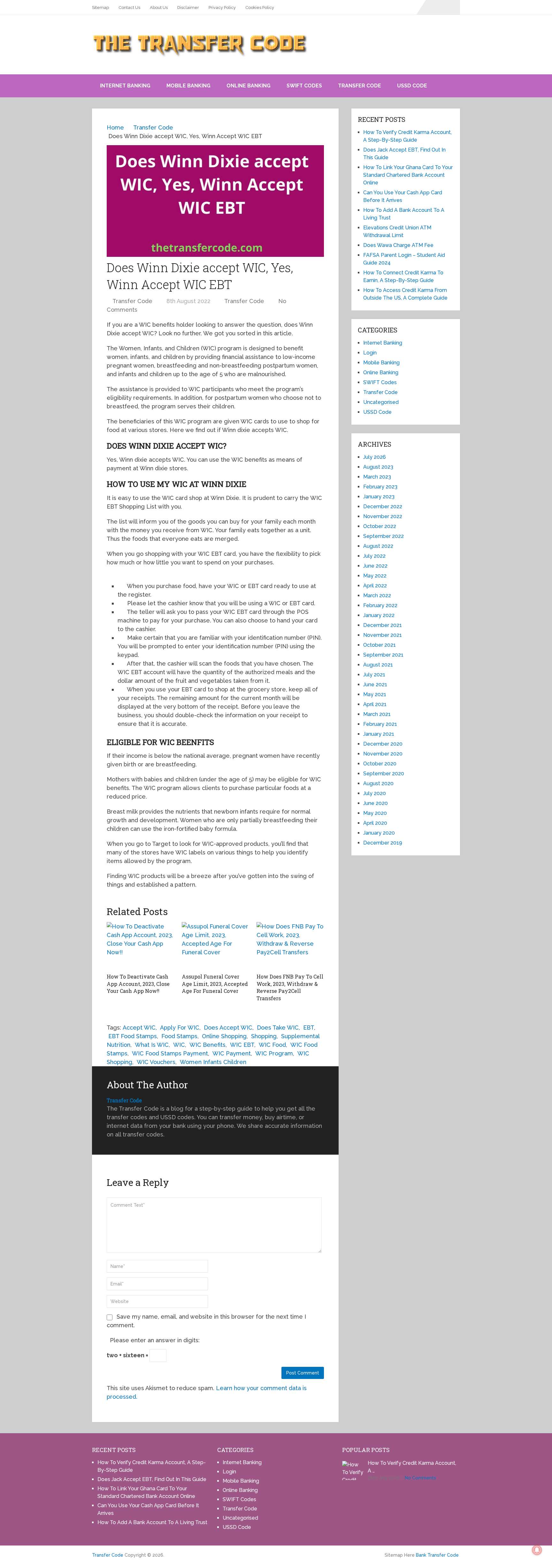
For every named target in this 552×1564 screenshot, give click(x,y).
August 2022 (378, 546)
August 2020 (378, 783)
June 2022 (375, 566)
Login (370, 353)
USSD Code (412, 86)
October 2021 (379, 645)
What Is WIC (152, 1044)
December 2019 (382, 843)
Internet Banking (125, 86)
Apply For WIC (179, 1027)
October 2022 (379, 526)
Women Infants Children (213, 1062)
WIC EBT (242, 1044)
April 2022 (375, 586)
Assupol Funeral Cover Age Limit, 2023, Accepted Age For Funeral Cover (215, 983)
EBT (308, 1027)
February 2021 (380, 724)
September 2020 (383, 774)
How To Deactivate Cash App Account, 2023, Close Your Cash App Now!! (138, 983)
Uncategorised (381, 402)
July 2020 (374, 793)
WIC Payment (231, 1053)
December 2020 (382, 744)
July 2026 (374, 457)
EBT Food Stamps (132, 1036)
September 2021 (383, 655)
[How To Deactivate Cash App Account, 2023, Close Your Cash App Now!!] (140, 946)
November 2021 (382, 635)
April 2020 (375, 823)
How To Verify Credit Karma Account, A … (412, 1467)
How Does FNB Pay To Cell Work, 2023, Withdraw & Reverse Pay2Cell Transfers (290, 987)
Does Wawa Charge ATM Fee (398, 245)
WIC (179, 1044)
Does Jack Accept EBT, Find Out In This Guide (151, 1479)
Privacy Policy (222, 7)
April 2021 (375, 704)
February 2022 (380, 605)
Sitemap (100, 7)
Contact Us (129, 7)
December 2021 (382, 625)
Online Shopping (224, 1036)
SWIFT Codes (304, 86)
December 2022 (382, 506)
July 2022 (374, 556)
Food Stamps (179, 1036)
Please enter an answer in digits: (155, 1340)
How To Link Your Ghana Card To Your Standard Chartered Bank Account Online (408, 175)
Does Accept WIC (228, 1027)
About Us (159, 7)
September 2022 (383, 536)
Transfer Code (359, 86)
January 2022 (379, 615)
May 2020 (375, 813)
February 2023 (380, 487)
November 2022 (382, 516)
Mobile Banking (188, 86)
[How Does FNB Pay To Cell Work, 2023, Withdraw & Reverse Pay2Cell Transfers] (290, 946)
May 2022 (375, 576)
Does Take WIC (278, 1027)
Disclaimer (188, 7)
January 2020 (379, 833)
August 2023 (378, 467)
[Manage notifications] (537, 1550)
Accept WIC (139, 1027)
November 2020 (382, 754)
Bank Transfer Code (437, 1555)
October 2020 (379, 764)
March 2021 (377, 714)
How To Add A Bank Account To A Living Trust (152, 1522)
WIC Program (274, 1053)
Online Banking (248, 86)
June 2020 (375, 803)
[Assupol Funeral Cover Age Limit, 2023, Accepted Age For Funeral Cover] (215, 946)
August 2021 (378, 665)
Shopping (264, 1036)
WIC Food (272, 1044)
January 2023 (379, 497)
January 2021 (378, 734)
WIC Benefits (207, 1044)
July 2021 (374, 675)
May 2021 (374, 694)
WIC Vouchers (156, 1062)
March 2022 (377, 595)
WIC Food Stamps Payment (170, 1053)
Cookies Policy (259, 7)
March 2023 (377, 477)
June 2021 (375, 684)
